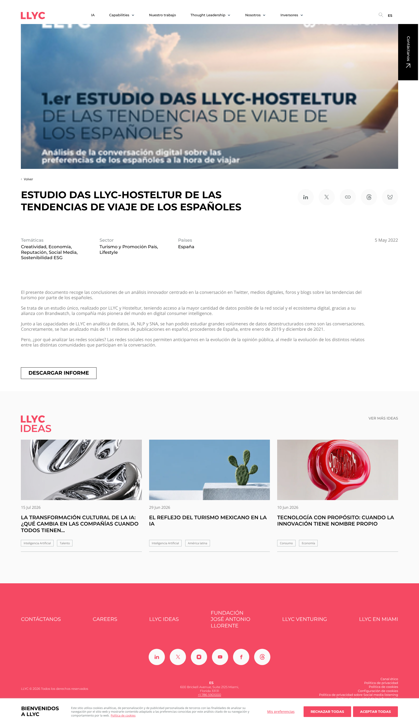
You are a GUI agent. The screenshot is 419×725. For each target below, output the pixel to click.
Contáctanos (408, 48)
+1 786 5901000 (209, 695)
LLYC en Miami (378, 619)
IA (93, 15)
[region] (209, 711)
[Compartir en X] (327, 197)
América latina (197, 543)
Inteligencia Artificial (37, 543)
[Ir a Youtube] (220, 657)
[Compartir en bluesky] (390, 197)
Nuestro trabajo (162, 15)
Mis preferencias (281, 711)
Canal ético (389, 679)
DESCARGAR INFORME (58, 373)
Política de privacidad (381, 683)
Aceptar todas (375, 711)
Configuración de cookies (378, 691)
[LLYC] (33, 15)
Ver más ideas (383, 418)
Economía (308, 543)
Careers (105, 619)
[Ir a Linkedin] (157, 657)
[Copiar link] (348, 197)
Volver (28, 179)
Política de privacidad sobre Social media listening (358, 695)
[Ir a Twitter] (178, 657)
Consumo (286, 543)
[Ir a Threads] (262, 657)
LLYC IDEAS (164, 619)
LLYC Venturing (304, 619)
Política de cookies (123, 715)
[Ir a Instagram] (199, 657)
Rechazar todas (327, 711)
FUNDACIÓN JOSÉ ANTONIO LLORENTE (230, 619)
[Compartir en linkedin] (306, 197)
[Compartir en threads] (369, 197)
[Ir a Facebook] (241, 657)
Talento (65, 543)
